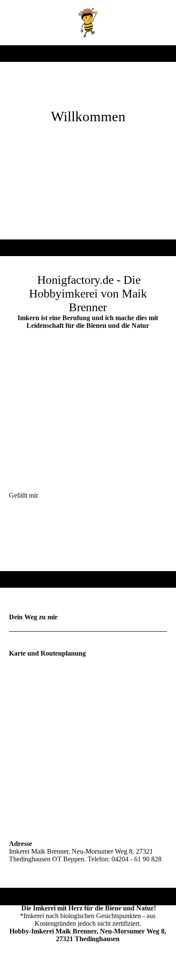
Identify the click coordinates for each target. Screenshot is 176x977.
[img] (87, 23)
